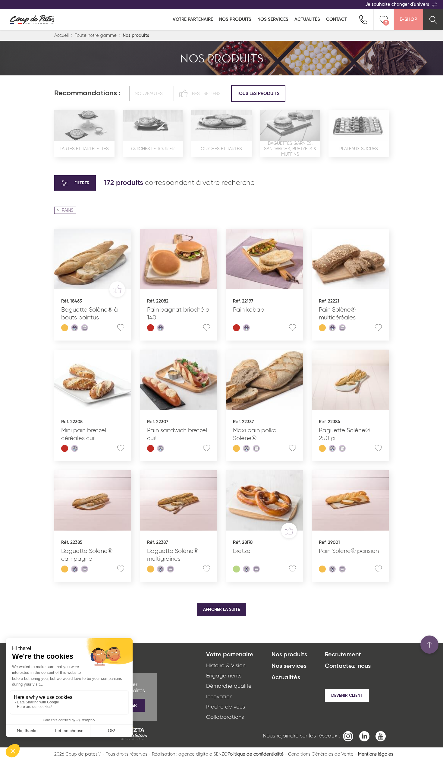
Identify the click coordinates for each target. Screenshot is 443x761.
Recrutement (343, 655)
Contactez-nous (348, 666)
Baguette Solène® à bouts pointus (89, 314)
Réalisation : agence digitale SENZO (190, 754)
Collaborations (225, 717)
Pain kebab (248, 310)
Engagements (223, 676)
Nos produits (235, 19)
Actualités (307, 19)
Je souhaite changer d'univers (397, 4)
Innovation (219, 696)
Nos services (272, 19)
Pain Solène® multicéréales (337, 314)
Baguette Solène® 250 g (344, 434)
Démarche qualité (229, 686)
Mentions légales (375, 754)
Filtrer (82, 183)
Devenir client (347, 695)
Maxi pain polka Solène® (255, 434)
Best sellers (206, 93)
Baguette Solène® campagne (86, 555)
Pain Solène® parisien (349, 551)
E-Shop (408, 19)
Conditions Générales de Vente (320, 754)
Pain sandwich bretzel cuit (177, 434)
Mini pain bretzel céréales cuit (83, 434)
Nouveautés (149, 93)
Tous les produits (258, 93)
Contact (336, 19)
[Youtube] (380, 736)
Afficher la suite (221, 609)
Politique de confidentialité (256, 754)
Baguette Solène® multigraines (172, 555)
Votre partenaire (193, 19)
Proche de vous (225, 707)
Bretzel (242, 551)
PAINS (68, 210)
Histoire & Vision (226, 665)
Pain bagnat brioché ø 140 (178, 314)
